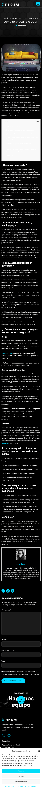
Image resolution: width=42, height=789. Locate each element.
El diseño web (6, 353)
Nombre (4, 640)
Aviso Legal (34, 786)
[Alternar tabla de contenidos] (36, 121)
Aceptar (21, 771)
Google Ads (5, 443)
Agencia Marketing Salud (11, 745)
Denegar (21, 776)
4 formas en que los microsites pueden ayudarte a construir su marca (19, 145)
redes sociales (8, 502)
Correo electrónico (8, 650)
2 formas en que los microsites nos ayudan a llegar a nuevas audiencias (21, 151)
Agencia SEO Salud (9, 747)
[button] (39, 751)
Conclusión (10, 156)
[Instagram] (9, 735)
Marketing (22, 26)
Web (3, 661)
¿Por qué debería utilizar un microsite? (19, 134)
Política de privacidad (23, 786)
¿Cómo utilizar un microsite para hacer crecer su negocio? (22, 139)
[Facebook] (4, 735)
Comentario (6, 610)
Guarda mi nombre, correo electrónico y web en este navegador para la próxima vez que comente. (21, 673)
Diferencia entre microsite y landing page (20, 130)
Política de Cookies (10, 786)
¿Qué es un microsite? (13, 126)
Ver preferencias (21, 781)
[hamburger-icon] (38, 4)
